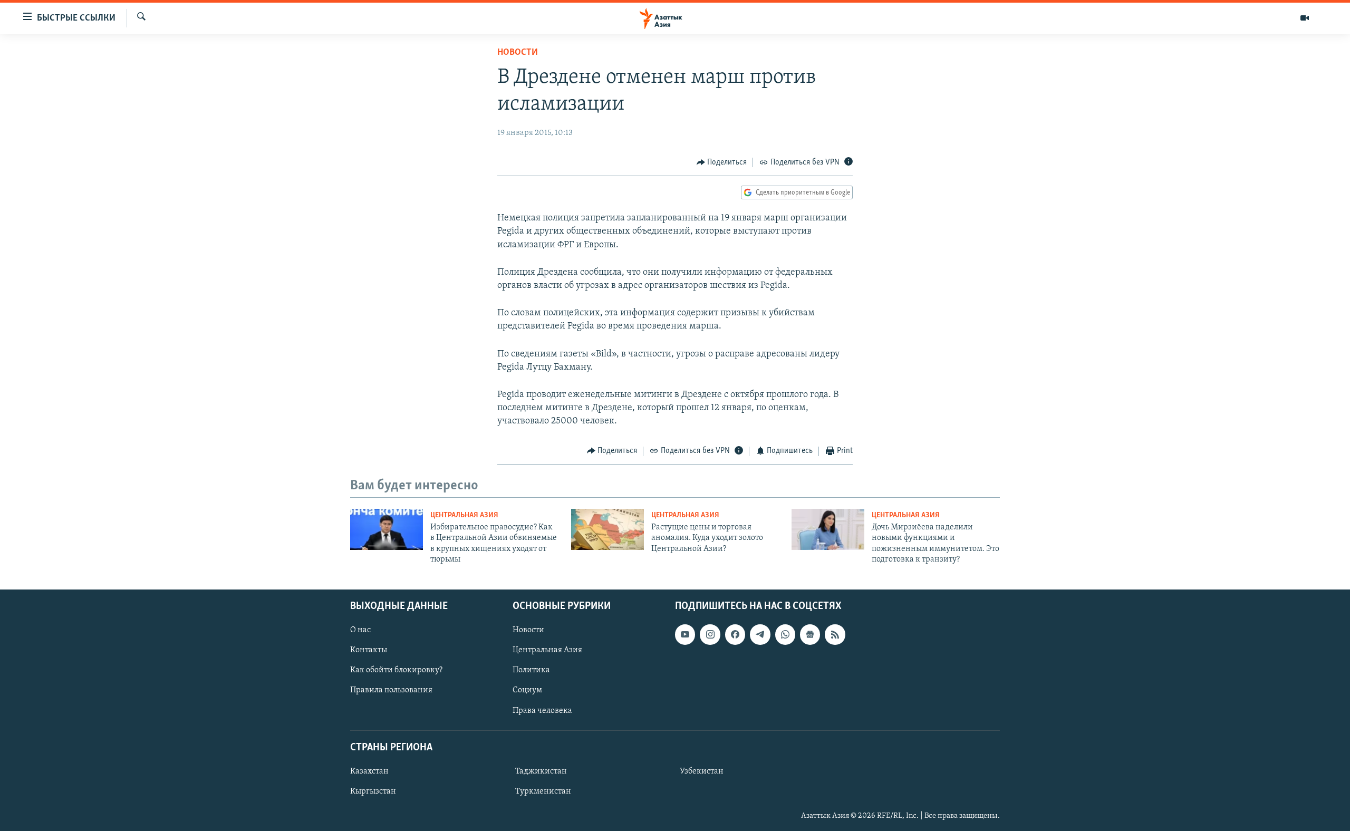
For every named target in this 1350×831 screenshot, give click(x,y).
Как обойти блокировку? (396, 670)
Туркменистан (543, 791)
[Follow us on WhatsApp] (785, 634)
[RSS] (835, 634)
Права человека (542, 710)
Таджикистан (541, 771)
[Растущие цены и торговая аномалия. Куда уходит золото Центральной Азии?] (607, 529)
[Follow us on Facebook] (735, 634)
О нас (360, 630)
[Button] (722, 162)
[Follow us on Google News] (810, 634)
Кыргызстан (373, 791)
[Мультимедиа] (1304, 18)
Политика (531, 670)
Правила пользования (391, 690)
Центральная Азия (464, 515)
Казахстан (369, 771)
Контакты (368, 650)
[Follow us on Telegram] (760, 634)
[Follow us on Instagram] (710, 634)
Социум (527, 690)
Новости (517, 52)
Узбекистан (702, 771)
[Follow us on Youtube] (685, 634)
